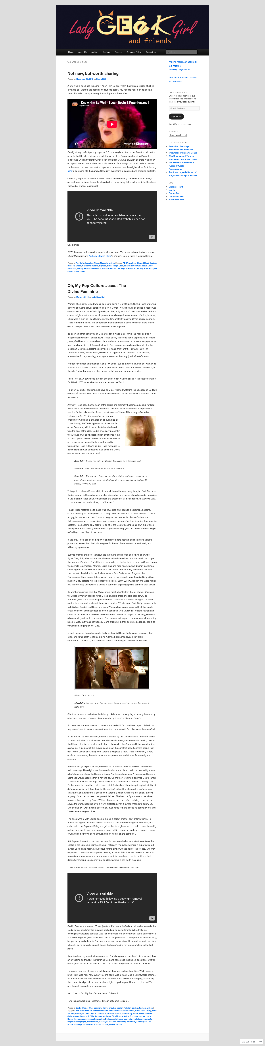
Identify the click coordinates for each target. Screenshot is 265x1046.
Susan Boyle (79, 271)
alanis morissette (100, 1010)
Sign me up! (176, 116)
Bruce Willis (140, 1010)
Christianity (127, 1013)
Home (70, 52)
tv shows (98, 1024)
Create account (176, 186)
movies (112, 1007)
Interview (89, 263)
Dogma (83, 1016)
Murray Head (82, 268)
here (69, 170)
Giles (121, 265)
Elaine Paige (112, 265)
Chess (78, 265)
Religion (127, 1007)
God (131, 1016)
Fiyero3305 (101, 79)
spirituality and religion (137, 1021)
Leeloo (77, 1019)
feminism (98, 1007)
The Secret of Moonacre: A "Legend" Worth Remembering (181, 165)
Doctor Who (87, 1007)
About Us (82, 52)
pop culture (93, 1019)
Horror (105, 1007)
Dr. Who (91, 1016)
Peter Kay (148, 268)
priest (101, 1019)
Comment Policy (134, 52)
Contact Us (151, 52)
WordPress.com (176, 199)
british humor (128, 1010)
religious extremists (143, 1019)
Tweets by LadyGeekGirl (179, 69)
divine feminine (145, 1013)
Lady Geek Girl (98, 297)
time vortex (88, 1024)
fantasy (98, 1016)
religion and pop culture (123, 1019)
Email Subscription (178, 92)
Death (135, 1013)
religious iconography (76, 1021)
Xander (119, 1024)
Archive (94, 52)
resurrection (92, 1021)
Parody (140, 268)
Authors (106, 52)
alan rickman (86, 1010)
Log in (172, 189)
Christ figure (90, 1013)
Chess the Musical (90, 265)
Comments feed (176, 196)
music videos (95, 268)
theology (78, 1024)
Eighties (102, 265)
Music (96, 263)
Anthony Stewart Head (100, 255)
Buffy (81, 263)
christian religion (114, 1013)
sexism (135, 1007)
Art (77, 263)
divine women (73, 1016)
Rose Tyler (103, 1021)
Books (78, 1007)
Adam (76, 1010)
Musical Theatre (109, 268)
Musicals (104, 263)
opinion (120, 1007)
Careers (118, 52)
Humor (70, 1019)
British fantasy (115, 1010)
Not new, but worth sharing (93, 73)
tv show (142, 1007)
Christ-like (101, 1013)
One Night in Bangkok (126, 268)
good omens (139, 1016)
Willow (112, 1024)
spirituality (121, 1021)
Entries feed (174, 193)
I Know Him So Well (132, 265)
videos (112, 263)
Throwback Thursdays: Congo (183, 152)
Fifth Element (117, 1016)
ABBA (125, 263)
